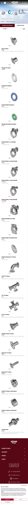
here (23, 495)
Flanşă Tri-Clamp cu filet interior (9, 410)
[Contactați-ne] (22, 3)
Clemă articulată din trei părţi (8, 218)
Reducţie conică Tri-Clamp (8, 333)
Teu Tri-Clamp (5, 295)
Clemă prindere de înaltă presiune (9, 237)
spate (24, 28)
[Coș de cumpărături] (26, 3)
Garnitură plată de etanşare (8, 105)
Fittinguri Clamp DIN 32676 (7, 25)
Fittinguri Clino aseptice (10, 21)
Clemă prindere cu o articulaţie (9, 142)
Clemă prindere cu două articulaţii (9, 161)
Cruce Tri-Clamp (5, 314)
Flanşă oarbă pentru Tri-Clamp (9, 257)
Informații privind (20, 25)
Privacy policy (24, 485)
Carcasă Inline (5, 429)
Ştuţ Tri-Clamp (5, 48)
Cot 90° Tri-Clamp (6, 276)
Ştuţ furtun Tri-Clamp (6, 352)
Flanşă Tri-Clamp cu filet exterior (9, 391)
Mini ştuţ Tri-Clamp (6, 67)
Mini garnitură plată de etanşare (9, 124)
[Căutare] (5, 3)
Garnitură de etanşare (7, 85)
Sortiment (2, 21)
